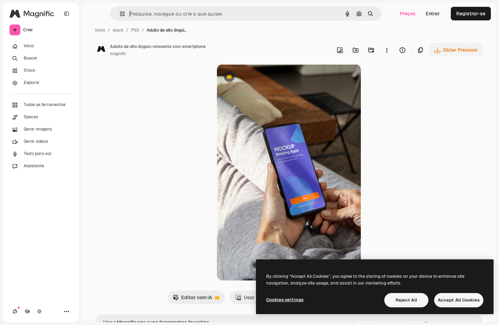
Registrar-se (470, 14)
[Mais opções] (386, 50)
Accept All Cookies (459, 300)
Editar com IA (192, 299)
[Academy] (27, 311)
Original (260, 77)
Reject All (406, 300)
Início (100, 30)
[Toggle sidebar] (66, 13)
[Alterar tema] (39, 311)
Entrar (433, 14)
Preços (407, 14)
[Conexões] (15, 311)
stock (118, 30)
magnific (118, 53)
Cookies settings (284, 300)
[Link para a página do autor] (101, 50)
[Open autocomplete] (119, 13)
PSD (135, 30)
